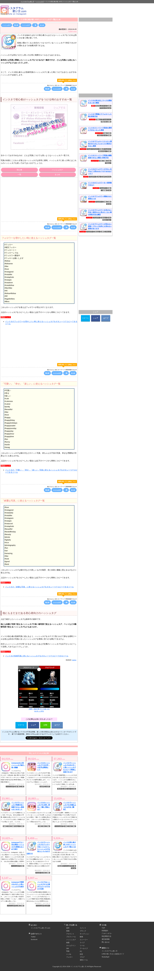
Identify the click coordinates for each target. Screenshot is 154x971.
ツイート (21, 725)
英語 (22, 866)
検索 (4, 826)
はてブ (57, 725)
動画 (81, 937)
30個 (65, 826)
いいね (68, 954)
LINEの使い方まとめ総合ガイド (113, 954)
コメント (83, 928)
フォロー (38, 872)
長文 (44, 826)
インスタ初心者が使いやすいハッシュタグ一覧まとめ (39, 19)
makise (74, 660)
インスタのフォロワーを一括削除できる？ (100, 184)
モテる (109, 176)
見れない (97, 231)
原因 (22, 826)
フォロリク (107, 149)
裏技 (74, 826)
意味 (109, 106)
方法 (74, 788)
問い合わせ (106, 942)
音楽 (105, 133)
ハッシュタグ (6, 25)
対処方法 (103, 121)
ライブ (82, 942)
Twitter (33, 937)
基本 (67, 928)
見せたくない (107, 220)
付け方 (60, 788)
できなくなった (102, 135)
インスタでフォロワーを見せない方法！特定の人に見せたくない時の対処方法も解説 (100, 212)
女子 (104, 176)
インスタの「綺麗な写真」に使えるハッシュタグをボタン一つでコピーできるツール (39, 587)
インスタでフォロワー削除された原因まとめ (100, 197)
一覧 (35, 25)
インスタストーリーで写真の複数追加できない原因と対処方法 (100, 156)
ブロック (108, 231)
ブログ (82, 957)
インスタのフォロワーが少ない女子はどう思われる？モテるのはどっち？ (100, 171)
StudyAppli (105, 957)
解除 (48, 872)
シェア (33, 725)
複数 (105, 160)
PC (81, 951)
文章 (40, 826)
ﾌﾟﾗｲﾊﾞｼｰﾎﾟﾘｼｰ (107, 933)
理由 (48, 826)
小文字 (47, 786)
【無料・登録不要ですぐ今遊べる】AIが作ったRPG (39, 710)
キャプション (84, 934)
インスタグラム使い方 (109, 951)
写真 (101, 160)
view (7, 758)
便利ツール (84, 960)
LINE (45, 725)
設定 (81, 954)
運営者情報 (106, 939)
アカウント (70, 934)
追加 (109, 160)
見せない (103, 217)
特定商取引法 (106, 936)
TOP (103, 928)
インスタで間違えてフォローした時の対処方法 (100, 115)
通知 (101, 149)
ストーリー (84, 940)
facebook (34, 939)
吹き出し (98, 106)
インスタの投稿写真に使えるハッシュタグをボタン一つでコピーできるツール (36, 656)
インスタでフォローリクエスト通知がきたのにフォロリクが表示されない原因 (100, 143)
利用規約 (105, 931)
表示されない (102, 151)
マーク (104, 106)
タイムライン (71, 945)
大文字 (42, 786)
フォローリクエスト (93, 149)
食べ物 (17, 786)
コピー (69, 788)
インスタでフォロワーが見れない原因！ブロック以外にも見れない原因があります (100, 226)
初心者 (16, 25)
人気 (22, 786)
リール (82, 945)
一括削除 (103, 190)
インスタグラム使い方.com (40, 928)
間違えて (99, 119)
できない (108, 163)
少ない (99, 176)
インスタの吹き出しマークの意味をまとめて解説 (100, 102)
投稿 (67, 931)
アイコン (102, 108)
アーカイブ (84, 948)
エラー (47, 905)
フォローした (107, 119)
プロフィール (71, 937)
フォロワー (92, 176)
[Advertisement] (92, 10)
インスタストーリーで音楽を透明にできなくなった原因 (100, 129)
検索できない (15, 826)
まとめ (42, 25)
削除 (109, 188)
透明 (109, 133)
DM (67, 948)
